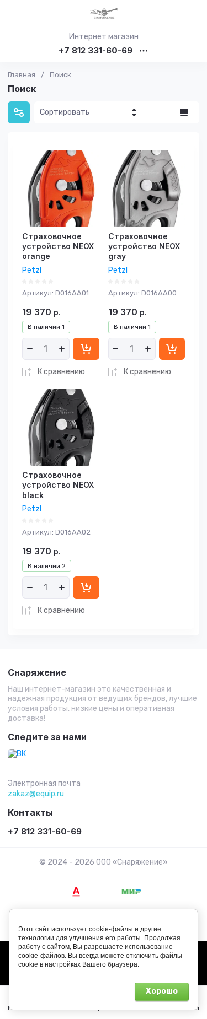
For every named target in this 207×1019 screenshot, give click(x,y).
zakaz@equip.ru (36, 794)
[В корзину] (86, 349)
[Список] (184, 112)
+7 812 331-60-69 (95, 51)
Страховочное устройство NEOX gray (144, 246)
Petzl (31, 270)
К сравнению (61, 371)
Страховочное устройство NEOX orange (58, 246)
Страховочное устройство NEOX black (58, 484)
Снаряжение (37, 673)
